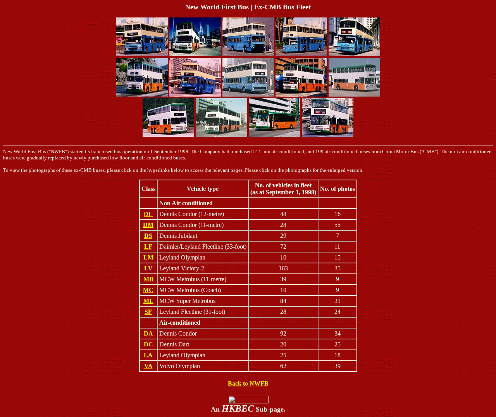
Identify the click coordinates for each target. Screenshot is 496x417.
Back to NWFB (248, 383)
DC (148, 344)
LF (148, 246)
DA (148, 333)
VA (148, 366)
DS (148, 235)
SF (148, 311)
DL (148, 214)
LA (148, 355)
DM (148, 224)
